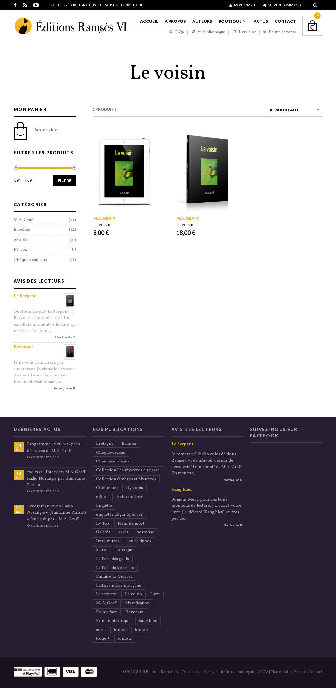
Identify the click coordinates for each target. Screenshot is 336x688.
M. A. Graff (106, 603)
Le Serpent (25, 296)
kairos (102, 550)
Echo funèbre (130, 497)
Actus (261, 21)
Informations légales (239, 671)
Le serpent (106, 594)
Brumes (129, 444)
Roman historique (113, 621)
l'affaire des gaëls (112, 559)
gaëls (123, 532)
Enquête (104, 506)
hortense (145, 532)
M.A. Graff (104, 218)
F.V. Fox (20, 250)
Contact (285, 21)
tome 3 (103, 639)
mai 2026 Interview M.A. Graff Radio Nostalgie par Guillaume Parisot (56, 478)
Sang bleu (148, 621)
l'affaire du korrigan (115, 568)
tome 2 (141, 630)
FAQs (179, 32)
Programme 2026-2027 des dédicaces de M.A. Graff (53, 447)
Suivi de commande (285, 5)
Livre (155, 594)
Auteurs (202, 21)
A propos (175, 21)
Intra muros (107, 541)
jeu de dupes (139, 541)
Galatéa (103, 532)
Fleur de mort (131, 524)
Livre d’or (247, 32)
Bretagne (105, 444)
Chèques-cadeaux (30, 260)
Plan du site (281, 671)
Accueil (149, 21)
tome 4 (125, 639)
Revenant (23, 347)
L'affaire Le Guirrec (114, 577)
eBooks (21, 240)
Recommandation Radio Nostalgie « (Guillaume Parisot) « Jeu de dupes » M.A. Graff (56, 513)
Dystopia (134, 488)
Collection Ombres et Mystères (126, 479)
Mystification (137, 603)
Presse (299, 671)
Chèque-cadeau (110, 453)
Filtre (64, 180)
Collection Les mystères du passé (128, 470)
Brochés (22, 230)
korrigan (125, 550)
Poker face (106, 612)
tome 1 (120, 630)
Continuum (107, 488)
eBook (102, 497)
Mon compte (244, 5)
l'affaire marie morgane (118, 586)
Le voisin (101, 225)
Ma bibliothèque (211, 32)
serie (101, 630)
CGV (264, 671)
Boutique (230, 21)
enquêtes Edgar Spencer (119, 515)
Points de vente (282, 32)
